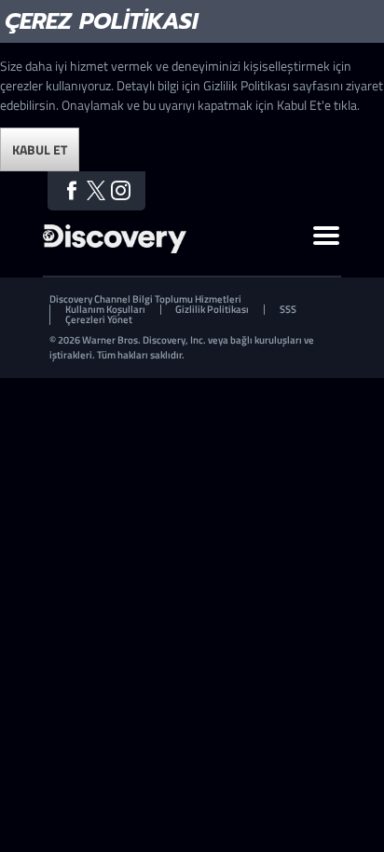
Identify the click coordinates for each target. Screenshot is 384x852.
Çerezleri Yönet (98, 320)
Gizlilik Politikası (212, 309)
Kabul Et (39, 149)
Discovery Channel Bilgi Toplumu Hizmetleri (145, 299)
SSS (288, 309)
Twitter (96, 190)
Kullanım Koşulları (105, 309)
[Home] (114, 248)
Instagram (120, 190)
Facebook (71, 190)
